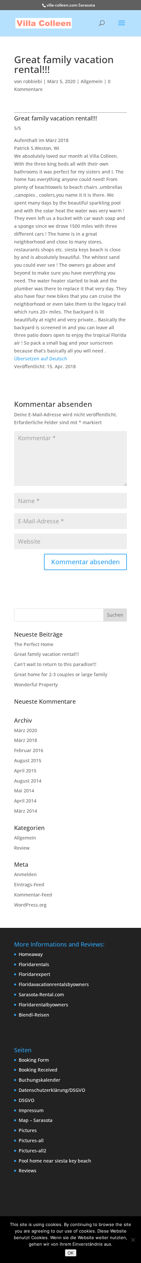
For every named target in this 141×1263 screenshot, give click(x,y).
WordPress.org (30, 905)
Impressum (31, 1110)
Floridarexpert (34, 974)
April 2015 (25, 770)
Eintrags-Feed (29, 884)
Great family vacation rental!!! (46, 654)
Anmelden (25, 874)
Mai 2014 (24, 790)
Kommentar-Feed (33, 895)
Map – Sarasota (35, 1120)
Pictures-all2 (32, 1150)
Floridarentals (34, 964)
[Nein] (133, 1239)
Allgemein (92, 81)
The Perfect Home (33, 644)
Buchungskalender (39, 1080)
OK (71, 1252)
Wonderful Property (36, 684)
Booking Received (38, 1070)
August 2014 (27, 781)
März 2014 (25, 811)
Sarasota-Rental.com (41, 994)
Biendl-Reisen (34, 1015)
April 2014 (25, 801)
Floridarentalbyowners (43, 1004)
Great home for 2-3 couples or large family (60, 674)
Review (22, 848)
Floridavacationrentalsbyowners (54, 984)
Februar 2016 (28, 750)
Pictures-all (31, 1140)
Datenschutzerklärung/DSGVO (52, 1090)
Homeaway (31, 954)
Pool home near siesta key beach (55, 1161)
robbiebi (32, 81)
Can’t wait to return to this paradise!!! (55, 664)
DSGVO (26, 1100)
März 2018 (25, 740)
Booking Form (34, 1060)
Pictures (28, 1130)
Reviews (27, 1170)
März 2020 (25, 730)
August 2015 (27, 760)
